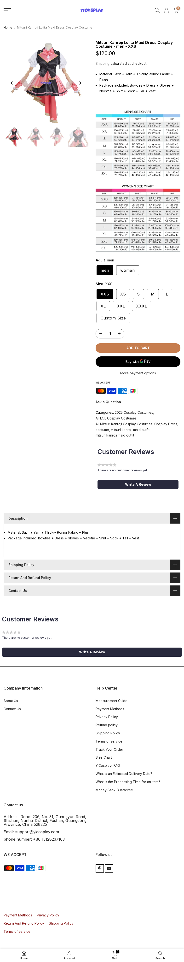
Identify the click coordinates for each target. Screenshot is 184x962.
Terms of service (109, 741)
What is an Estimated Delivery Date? (124, 774)
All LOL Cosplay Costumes (116, 418)
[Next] (80, 83)
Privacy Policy (107, 717)
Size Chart (104, 757)
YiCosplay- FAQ (108, 765)
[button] (138, 484)
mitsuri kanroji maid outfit (130, 430)
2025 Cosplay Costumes (134, 412)
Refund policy (107, 725)
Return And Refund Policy (24, 923)
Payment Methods (110, 709)
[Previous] (12, 83)
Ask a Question (108, 402)
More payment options (138, 373)
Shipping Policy (108, 733)
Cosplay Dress (165, 424)
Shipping (102, 63)
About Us (11, 701)
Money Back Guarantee (114, 790)
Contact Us (12, 709)
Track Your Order (109, 749)
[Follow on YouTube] (109, 868)
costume (102, 430)
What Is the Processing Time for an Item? (128, 782)
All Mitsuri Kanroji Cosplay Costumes (124, 424)
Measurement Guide (111, 701)
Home (8, 27)
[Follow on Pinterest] (100, 868)
